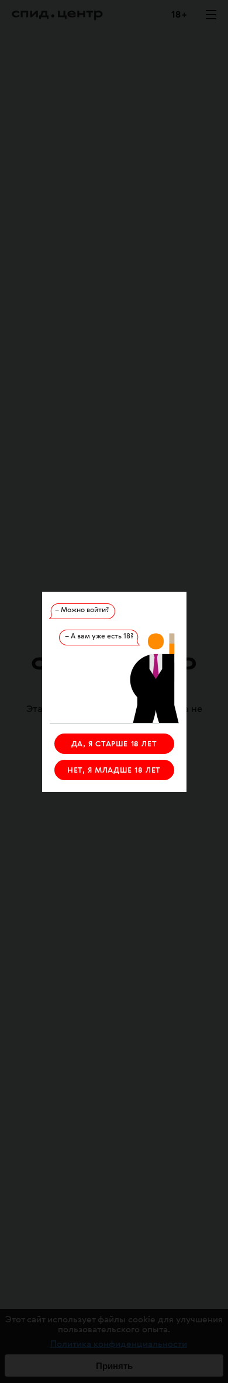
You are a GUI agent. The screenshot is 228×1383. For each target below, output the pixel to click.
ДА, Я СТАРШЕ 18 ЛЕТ (114, 744)
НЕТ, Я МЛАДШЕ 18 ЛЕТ (114, 770)
